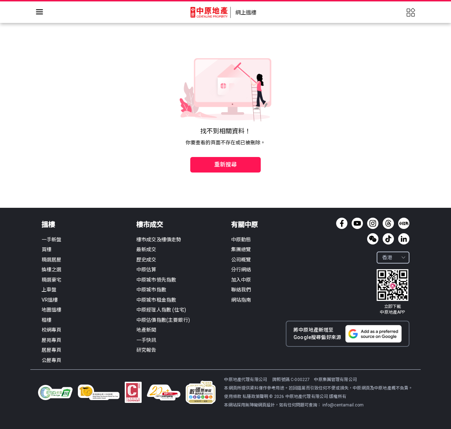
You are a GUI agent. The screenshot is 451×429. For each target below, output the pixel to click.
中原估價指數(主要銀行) (163, 320)
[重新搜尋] (225, 149)
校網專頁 (52, 330)
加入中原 (241, 280)
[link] (392, 292)
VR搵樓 (50, 300)
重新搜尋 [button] (225, 164)
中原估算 (146, 269)
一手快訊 (146, 340)
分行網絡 (241, 269)
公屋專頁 (52, 360)
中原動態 (241, 239)
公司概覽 (241, 259)
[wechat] (372, 238)
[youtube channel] (357, 223)
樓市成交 (149, 224)
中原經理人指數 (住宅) (161, 310)
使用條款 (233, 396)
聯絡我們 (241, 289)
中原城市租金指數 (156, 300)
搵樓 (48, 224)
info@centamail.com (343, 405)
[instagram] (372, 223)
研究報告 (146, 350)
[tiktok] (388, 238)
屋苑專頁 (52, 340)
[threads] (388, 223)
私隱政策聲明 (255, 396)
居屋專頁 (52, 350)
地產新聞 (146, 330)
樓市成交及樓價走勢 (158, 239)
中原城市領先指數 (156, 280)
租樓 (46, 320)
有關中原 (244, 224)
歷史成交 (146, 259)
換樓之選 (52, 269)
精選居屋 (52, 259)
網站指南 (241, 300)
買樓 (46, 249)
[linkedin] (403, 238)
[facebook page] (341, 223)
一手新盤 (52, 239)
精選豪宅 (52, 280)
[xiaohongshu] (403, 223)
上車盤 (49, 289)
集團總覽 (241, 249)
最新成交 (146, 249)
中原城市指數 (151, 289)
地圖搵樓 (52, 310)
